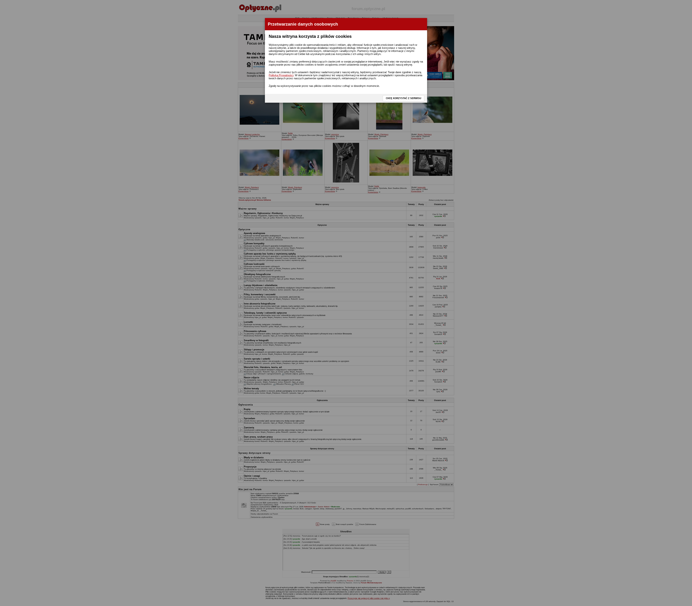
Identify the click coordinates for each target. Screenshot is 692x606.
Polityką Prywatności (281, 75)
